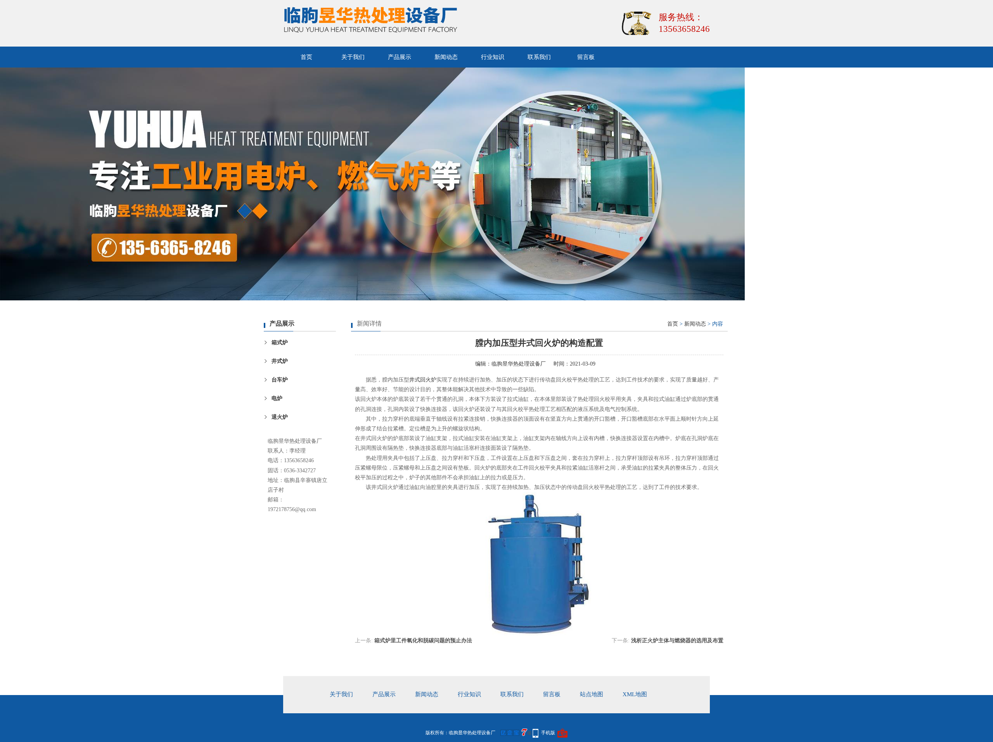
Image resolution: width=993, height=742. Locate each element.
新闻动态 (446, 57)
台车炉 (280, 380)
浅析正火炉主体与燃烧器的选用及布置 (677, 640)
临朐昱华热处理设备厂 (518, 364)
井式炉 (280, 361)
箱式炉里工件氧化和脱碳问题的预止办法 (423, 640)
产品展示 (399, 57)
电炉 (277, 398)
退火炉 (280, 417)
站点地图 (591, 694)
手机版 (548, 732)
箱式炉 (280, 342)
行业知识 (492, 57)
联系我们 (539, 57)
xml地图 (635, 694)
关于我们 (353, 57)
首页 (306, 57)
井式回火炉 (422, 380)
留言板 (586, 57)
